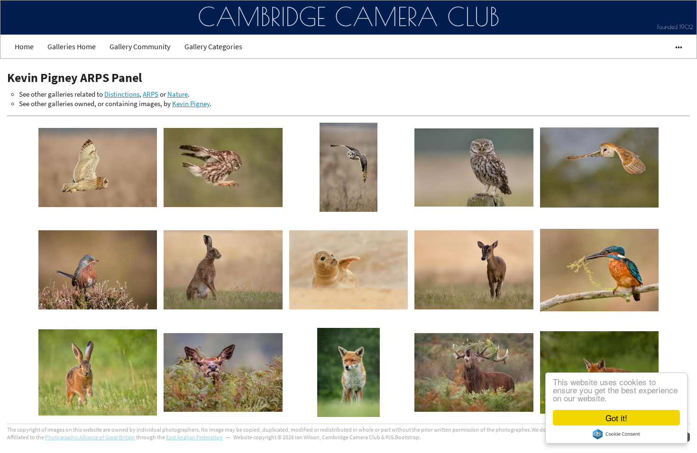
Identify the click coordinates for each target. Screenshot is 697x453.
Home (24, 46)
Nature (177, 94)
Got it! (616, 418)
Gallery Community (140, 46)
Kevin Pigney (191, 104)
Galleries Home (71, 46)
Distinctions (121, 94)
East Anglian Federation (194, 437)
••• (674, 46)
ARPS (150, 94)
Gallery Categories (213, 46)
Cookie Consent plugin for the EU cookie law (616, 434)
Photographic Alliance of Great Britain (90, 437)
